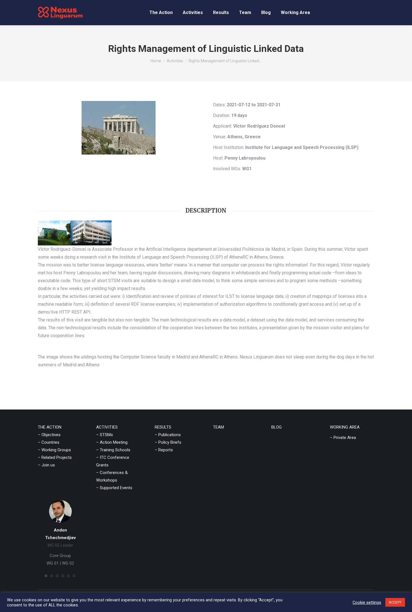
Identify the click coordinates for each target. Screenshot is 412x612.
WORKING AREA (345, 427)
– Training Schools (113, 449)
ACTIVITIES (107, 427)
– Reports (164, 449)
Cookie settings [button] (367, 602)
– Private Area (343, 437)
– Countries (48, 442)
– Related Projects (55, 457)
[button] (46, 575)
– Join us (46, 465)
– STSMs (104, 434)
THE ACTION (49, 427)
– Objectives (49, 434)
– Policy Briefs (168, 442)
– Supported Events (114, 487)
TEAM (218, 427)
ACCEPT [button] (395, 602)
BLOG (276, 427)
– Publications (168, 434)
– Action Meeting (112, 442)
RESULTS (163, 427)
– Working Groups (54, 449)
